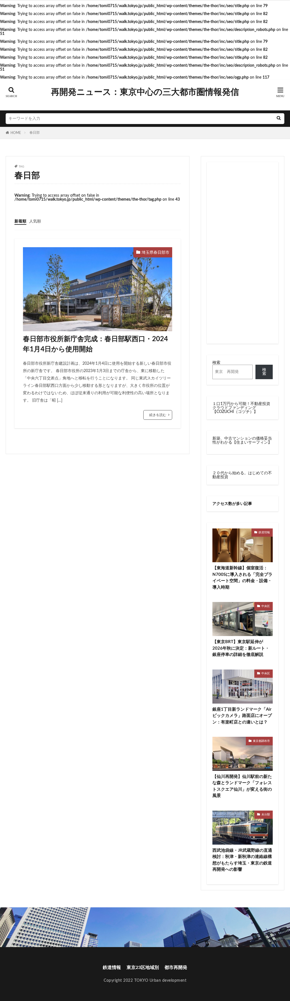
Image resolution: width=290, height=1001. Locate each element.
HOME (15, 133)
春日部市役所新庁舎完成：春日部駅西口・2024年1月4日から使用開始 (95, 344)
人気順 (35, 221)
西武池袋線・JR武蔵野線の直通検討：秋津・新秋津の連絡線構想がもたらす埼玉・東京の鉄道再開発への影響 (242, 860)
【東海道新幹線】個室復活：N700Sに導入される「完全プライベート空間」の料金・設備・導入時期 (242, 577)
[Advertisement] (242, 253)
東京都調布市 (261, 741)
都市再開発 (176, 967)
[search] (278, 118)
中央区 (265, 606)
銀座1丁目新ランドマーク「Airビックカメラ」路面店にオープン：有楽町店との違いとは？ (242, 715)
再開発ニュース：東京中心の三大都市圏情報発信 (145, 92)
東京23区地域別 (143, 967)
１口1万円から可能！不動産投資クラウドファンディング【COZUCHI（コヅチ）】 (241, 408)
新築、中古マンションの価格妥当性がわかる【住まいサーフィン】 (242, 440)
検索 (216, 363)
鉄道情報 (264, 532)
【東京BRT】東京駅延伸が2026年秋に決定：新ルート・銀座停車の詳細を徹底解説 (240, 648)
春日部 (34, 132)
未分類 (265, 814)
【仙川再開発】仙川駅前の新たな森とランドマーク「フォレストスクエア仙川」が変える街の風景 (242, 786)
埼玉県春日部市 (155, 253)
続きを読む (157, 415)
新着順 (20, 221)
